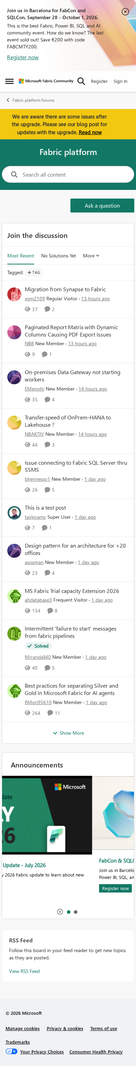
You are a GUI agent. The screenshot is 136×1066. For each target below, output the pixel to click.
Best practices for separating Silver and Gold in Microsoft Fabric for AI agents (71, 689)
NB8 (29, 343)
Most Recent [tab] (20, 255)
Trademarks (18, 1042)
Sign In (120, 81)
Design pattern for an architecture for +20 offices (75, 549)
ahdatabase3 (38, 599)
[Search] (81, 81)
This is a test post (45, 507)
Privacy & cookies (65, 1028)
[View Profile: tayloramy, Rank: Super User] (14, 513)
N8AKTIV (34, 434)
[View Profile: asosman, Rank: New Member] (14, 551)
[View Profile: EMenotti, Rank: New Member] (14, 377)
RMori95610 (38, 702)
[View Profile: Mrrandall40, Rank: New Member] (14, 634)
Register (99, 81)
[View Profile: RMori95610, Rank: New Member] (14, 691)
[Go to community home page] (46, 81)
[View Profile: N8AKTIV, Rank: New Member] (14, 423)
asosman (34, 562)
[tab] (68, 911)
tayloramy (35, 516)
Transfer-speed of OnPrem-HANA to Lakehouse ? (68, 421)
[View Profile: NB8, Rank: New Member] (14, 332)
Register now (23, 57)
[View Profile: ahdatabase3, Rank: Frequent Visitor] (14, 596)
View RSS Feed (24, 971)
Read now (90, 132)
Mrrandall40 (38, 657)
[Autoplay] (60, 911)
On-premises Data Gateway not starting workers (72, 376)
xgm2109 (35, 298)
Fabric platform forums (33, 100)
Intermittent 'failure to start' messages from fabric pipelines (70, 632)
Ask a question (102, 205)
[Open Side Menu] (9, 81)
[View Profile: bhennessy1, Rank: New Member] (14, 468)
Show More (72, 732)
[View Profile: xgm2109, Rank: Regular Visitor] (14, 294)
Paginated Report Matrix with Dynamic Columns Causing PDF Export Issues (71, 331)
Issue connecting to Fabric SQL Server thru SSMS (76, 466)
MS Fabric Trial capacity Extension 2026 (72, 590)
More (89, 255)
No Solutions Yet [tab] (58, 255)
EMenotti (34, 388)
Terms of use (103, 1028)
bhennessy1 (37, 479)
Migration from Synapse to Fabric (65, 289)
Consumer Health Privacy (96, 1052)
